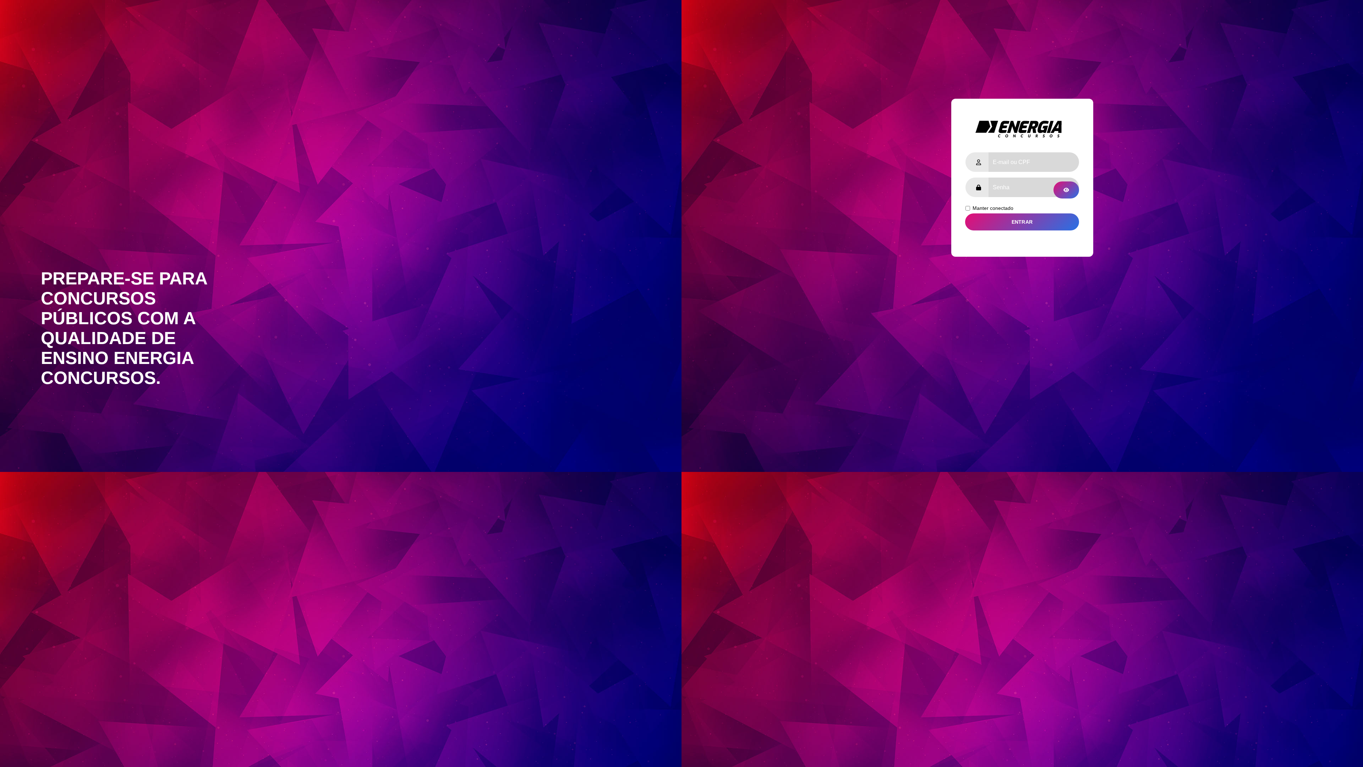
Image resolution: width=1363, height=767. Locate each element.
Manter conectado (993, 208)
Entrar (1022, 222)
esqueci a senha (1060, 244)
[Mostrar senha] (1066, 189)
